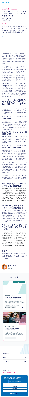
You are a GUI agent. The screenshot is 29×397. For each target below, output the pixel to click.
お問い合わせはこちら (9, 372)
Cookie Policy (11, 381)
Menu (25, 2)
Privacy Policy (18, 381)
